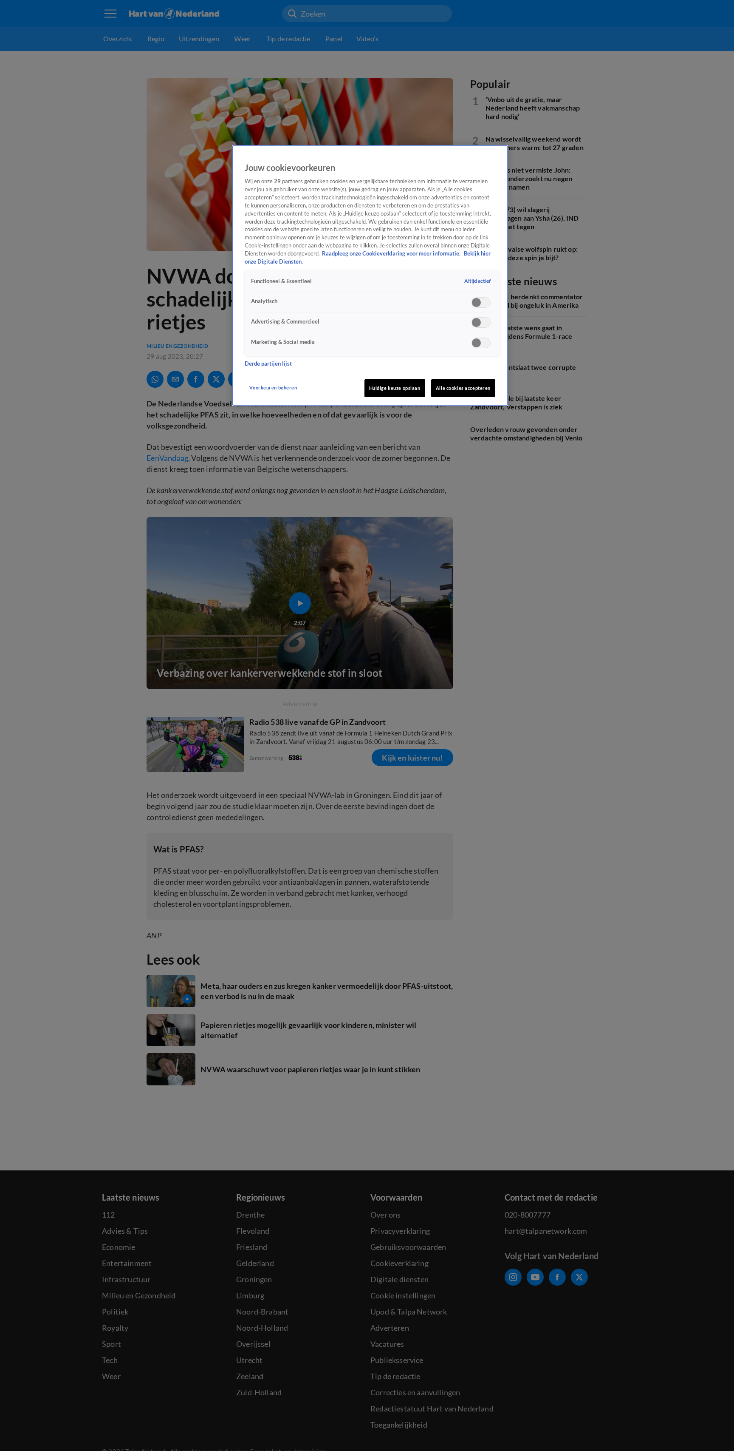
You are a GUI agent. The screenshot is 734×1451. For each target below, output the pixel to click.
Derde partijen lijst (268, 364)
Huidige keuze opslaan (395, 388)
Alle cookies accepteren (463, 388)
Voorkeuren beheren (273, 387)
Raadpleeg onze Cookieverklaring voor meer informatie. (392, 254)
